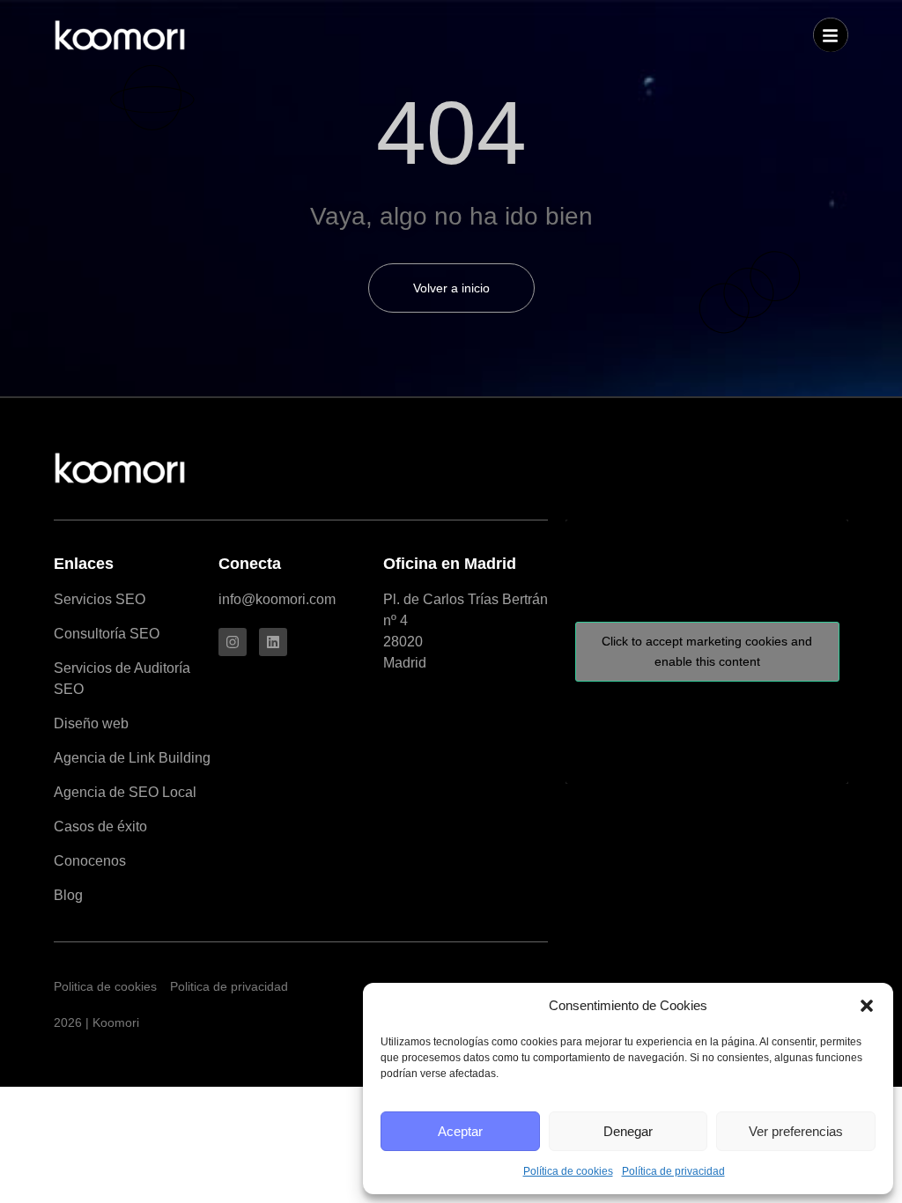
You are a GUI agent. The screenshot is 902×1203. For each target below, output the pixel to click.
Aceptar (460, 1131)
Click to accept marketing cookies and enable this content (707, 651)
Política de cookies (568, 1171)
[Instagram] (232, 642)
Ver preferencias (796, 1131)
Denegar (628, 1131)
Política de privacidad (673, 1171)
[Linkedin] (273, 642)
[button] (867, 1006)
